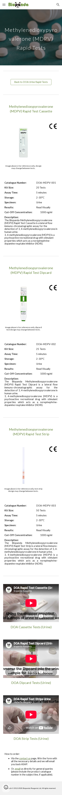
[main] (31, 37)
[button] (4, 4)
